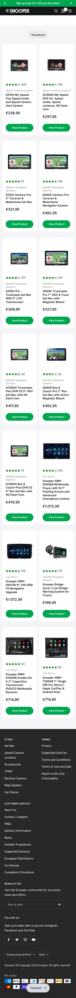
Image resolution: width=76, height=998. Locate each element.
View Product (19, 127)
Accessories (12, 764)
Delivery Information (17, 830)
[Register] (59, 904)
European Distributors (18, 858)
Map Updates (13, 785)
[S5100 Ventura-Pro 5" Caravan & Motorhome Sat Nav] (20, 162)
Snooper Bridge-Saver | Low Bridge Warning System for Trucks (56, 590)
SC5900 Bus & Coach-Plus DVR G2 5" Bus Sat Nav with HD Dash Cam (19, 489)
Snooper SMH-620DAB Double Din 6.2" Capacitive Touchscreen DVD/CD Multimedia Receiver (19, 683)
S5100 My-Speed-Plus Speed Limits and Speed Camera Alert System (18, 100)
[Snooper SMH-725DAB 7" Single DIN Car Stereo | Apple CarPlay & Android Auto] (56, 648)
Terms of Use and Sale (56, 766)
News (8, 837)
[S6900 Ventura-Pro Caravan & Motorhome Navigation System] (56, 162)
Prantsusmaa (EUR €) (19, 954)
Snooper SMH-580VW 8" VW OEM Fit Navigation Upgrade (19, 586)
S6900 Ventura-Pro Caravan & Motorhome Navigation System (56, 200)
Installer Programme (17, 844)
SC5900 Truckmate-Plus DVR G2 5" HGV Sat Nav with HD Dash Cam (19, 393)
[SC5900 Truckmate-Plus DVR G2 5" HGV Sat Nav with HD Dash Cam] (20, 354)
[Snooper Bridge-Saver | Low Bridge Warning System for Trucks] (56, 551)
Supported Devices (54, 752)
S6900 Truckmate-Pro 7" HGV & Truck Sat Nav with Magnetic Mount (56, 296)
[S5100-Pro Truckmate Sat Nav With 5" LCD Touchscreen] (20, 258)
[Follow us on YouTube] (33, 940)
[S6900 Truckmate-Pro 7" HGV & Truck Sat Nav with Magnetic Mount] (56, 258)
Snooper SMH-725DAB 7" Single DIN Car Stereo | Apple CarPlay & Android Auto (54, 685)
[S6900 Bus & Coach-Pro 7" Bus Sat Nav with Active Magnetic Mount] (56, 354)
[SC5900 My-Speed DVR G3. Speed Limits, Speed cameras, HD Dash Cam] (56, 65)
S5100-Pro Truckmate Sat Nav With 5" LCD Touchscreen (18, 296)
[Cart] (63, 11)
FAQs (7, 823)
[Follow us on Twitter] (17, 940)
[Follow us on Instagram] (25, 940)
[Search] (56, 11)
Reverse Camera (15, 778)
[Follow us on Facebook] (8, 940)
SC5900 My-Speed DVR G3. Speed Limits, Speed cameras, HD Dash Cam (55, 102)
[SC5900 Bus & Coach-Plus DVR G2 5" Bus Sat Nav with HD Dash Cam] (20, 451)
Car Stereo (11, 792)
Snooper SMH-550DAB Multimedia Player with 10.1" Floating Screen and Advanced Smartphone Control (56, 490)
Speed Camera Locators (14, 755)
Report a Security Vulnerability (53, 776)
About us (10, 810)
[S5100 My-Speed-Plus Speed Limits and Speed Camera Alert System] (20, 65)
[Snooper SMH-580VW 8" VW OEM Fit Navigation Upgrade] (20, 551)
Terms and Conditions (56, 759)
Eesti (42, 954)
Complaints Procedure (19, 872)
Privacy (46, 745)
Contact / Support (16, 817)
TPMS (8, 771)
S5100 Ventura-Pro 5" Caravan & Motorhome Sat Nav (19, 198)
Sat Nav (9, 745)
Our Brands (11, 865)
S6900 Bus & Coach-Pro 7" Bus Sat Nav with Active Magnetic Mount (56, 393)
